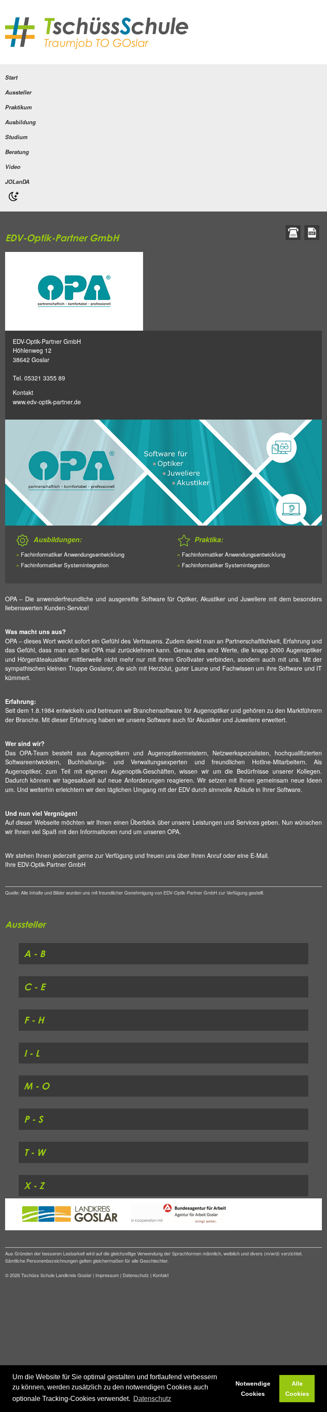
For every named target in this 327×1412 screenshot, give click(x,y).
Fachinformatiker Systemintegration (65, 565)
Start (11, 77)
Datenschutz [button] (152, 1398)
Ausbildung (20, 122)
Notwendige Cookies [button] (252, 1388)
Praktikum (18, 107)
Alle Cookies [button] (297, 1388)
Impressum (107, 1275)
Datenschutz (136, 1275)
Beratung (17, 152)
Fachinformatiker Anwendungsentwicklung (72, 554)
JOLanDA (17, 181)
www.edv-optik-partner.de (47, 401)
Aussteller (18, 92)
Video (12, 167)
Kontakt (23, 392)
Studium (16, 137)
